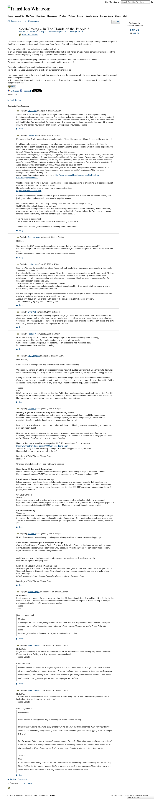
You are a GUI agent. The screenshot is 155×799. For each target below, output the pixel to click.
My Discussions (32, 21)
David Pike (32, 111)
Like (13, 87)
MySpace (15, 91)
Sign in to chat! (134, 797)
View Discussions (30, 34)
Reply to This (14, 100)
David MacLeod (30, 795)
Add (117, 22)
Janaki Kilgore (34, 592)
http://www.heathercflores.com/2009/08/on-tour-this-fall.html (42, 446)
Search (152, 2)
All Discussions (14, 21)
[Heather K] (12, 35)
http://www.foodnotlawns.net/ (28, 190)
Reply (19, 129)
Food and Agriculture (74, 31)
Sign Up (108, 2)
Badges (114, 795)
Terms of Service (141, 795)
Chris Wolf (32, 312)
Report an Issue (125, 795)
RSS (9, 788)
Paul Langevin (34, 356)
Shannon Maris (34, 237)
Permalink (18, 110)
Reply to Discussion (17, 779)
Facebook (27, 91)
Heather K (33, 31)
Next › (30, 783)
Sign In (116, 2)
